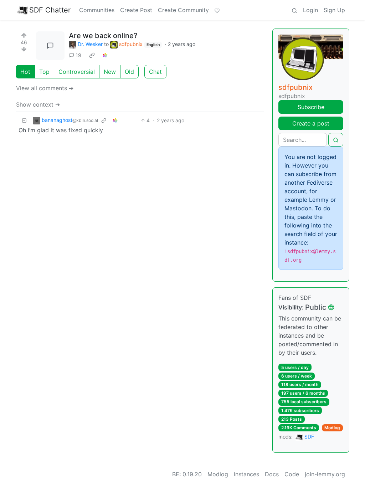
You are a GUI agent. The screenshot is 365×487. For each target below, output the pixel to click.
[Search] (294, 10)
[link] (91, 55)
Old (129, 71)
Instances (246, 474)
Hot (25, 71)
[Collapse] (24, 120)
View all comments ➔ (44, 88)
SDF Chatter (50, 10)
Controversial (76, 71)
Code (291, 474)
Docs (272, 474)
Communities (96, 10)
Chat (155, 71)
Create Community (183, 10)
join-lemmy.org (325, 474)
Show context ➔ (38, 104)
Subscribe (311, 107)
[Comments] (50, 45)
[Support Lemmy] (217, 10)
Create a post (310, 123)
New (110, 71)
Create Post (136, 10)
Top (44, 71)
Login (310, 10)
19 (78, 55)
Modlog (332, 427)
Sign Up (334, 10)
